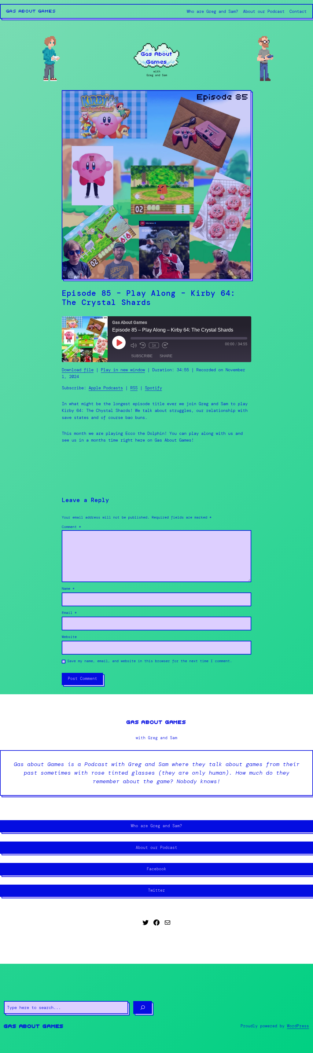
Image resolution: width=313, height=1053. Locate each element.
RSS (134, 388)
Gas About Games (31, 11)
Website (69, 636)
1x (154, 345)
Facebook (156, 868)
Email (69, 612)
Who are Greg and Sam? (156, 825)
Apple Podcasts (106, 388)
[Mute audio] (134, 345)
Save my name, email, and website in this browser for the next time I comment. (149, 661)
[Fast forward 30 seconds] (165, 345)
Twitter (156, 890)
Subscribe (142, 356)
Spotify (153, 388)
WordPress (298, 1026)
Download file (78, 369)
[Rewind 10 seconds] (143, 345)
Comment (71, 526)
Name (68, 588)
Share (166, 356)
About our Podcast (156, 847)
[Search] (142, 1007)
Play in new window (123, 369)
